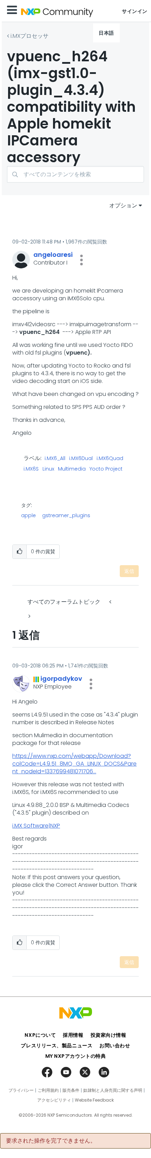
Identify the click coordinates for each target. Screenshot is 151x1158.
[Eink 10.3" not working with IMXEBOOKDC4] (111, 602)
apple (28, 515)
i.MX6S (31, 469)
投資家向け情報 (108, 1035)
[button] (81, 260)
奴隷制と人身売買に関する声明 (112, 1090)
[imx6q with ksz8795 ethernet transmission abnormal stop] (28, 616)
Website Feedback (94, 1100)
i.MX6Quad (110, 458)
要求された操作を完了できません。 (51, 1141)
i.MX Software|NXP (36, 826)
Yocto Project (106, 469)
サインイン (134, 11)
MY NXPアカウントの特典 (75, 1056)
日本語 (106, 32)
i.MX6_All (55, 458)
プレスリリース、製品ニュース (56, 1045)
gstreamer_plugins (66, 515)
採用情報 (73, 1035)
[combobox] (75, 174)
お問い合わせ (114, 1045)
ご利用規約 (48, 1090)
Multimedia (72, 469)
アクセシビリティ (54, 1100)
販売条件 (71, 1090)
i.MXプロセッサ (29, 36)
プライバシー (21, 1090)
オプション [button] (123, 205)
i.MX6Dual (81, 458)
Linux (48, 469)
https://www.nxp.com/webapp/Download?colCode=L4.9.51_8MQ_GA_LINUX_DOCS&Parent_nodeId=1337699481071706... (74, 763)
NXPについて (40, 1035)
